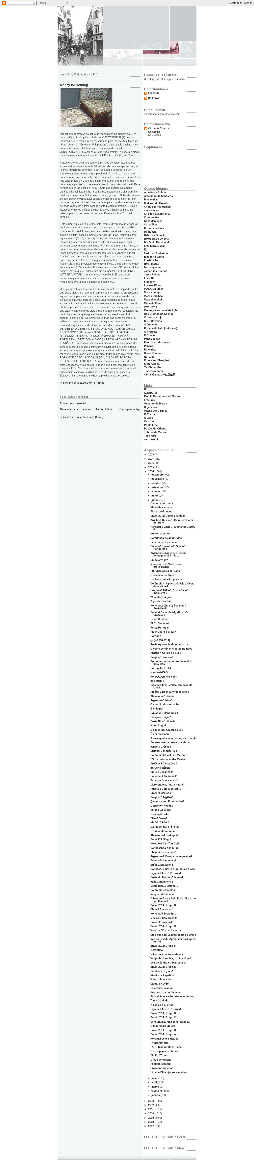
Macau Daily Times (155, 410)
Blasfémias (151, 199)
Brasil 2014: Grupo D (163, 1013)
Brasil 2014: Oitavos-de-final (167, 515)
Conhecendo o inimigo (164, 847)
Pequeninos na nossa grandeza (169, 742)
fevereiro (157, 1090)
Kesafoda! (154, 131)
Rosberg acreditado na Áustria (169, 644)
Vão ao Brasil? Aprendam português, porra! (173, 940)
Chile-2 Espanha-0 (161, 771)
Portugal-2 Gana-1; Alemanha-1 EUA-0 (172, 528)
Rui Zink (149, 356)
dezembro (158, 474)
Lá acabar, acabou (161, 988)
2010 (151, 1113)
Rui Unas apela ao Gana (165, 570)
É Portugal (157, 949)
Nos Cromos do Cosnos (158, 313)
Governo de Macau (155, 403)
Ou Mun (149, 421)
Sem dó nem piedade (163, 542)
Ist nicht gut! (158, 725)
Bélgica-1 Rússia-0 (161, 657)
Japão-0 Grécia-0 (160, 746)
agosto (156, 491)
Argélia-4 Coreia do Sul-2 (165, 652)
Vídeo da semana (161, 507)
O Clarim (149, 414)
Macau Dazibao (153, 296)
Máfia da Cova (152, 303)
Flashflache (151, 260)
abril (154, 1082)
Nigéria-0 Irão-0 (159, 822)
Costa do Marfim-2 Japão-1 (166, 877)
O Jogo (148, 417)
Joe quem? (157, 680)
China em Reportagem (157, 206)
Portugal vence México (164, 1038)
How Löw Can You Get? (164, 843)
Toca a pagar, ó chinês (164, 1051)
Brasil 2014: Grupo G (163, 926)
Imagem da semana (162, 894)
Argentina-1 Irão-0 (161, 700)
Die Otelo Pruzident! (156, 242)
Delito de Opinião (154, 235)
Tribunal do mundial (162, 831)
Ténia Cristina (158, 619)
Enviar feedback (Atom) (89, 417)
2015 (151, 467)
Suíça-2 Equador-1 (161, 864)
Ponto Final (151, 425)
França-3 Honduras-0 (163, 860)
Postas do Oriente (155, 428)
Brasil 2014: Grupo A (163, 1034)
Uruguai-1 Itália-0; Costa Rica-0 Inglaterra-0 (169, 591)
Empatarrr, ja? (159, 559)
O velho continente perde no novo (171, 648)
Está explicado (159, 814)
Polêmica (150, 349)
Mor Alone (150, 306)
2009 (151, 1117)
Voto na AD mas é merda (165, 930)
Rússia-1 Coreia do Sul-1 (165, 788)
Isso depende (152, 267)
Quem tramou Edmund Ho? (167, 801)
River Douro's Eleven (163, 631)
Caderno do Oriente (156, 203)
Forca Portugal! (159, 627)
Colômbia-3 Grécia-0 (162, 890)
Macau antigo (152, 292)
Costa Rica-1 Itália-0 (162, 721)
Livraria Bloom (153, 285)
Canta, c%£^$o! (159, 983)
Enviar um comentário (73, 403)
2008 (151, 1122)
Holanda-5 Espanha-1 (163, 913)
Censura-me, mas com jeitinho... (170, 1021)
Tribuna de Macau (155, 432)
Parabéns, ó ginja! (161, 971)
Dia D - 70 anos (159, 1055)
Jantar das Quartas (155, 271)
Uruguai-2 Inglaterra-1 (163, 750)
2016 (151, 462)
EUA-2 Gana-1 (158, 818)
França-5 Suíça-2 (160, 717)
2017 (151, 458)
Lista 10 (149, 278)
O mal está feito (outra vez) (160, 328)
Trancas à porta (153, 371)
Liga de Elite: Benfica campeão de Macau (171, 686)
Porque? (155, 635)
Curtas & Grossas (159, 128)
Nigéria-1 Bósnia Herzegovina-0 (169, 691)
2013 (151, 1100)
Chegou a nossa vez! (163, 852)
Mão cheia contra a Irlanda (166, 954)
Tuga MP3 (150, 435)
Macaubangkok (153, 299)
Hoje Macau (151, 407)
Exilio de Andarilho (156, 253)
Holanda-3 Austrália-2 (163, 776)
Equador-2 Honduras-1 (164, 712)
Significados (152, 363)
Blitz (147, 389)
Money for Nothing (161, 805)
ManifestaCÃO (159, 672)
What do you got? (161, 597)
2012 (151, 1105)
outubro (156, 483)
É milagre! (156, 708)
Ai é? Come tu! (159, 623)
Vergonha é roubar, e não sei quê (170, 958)
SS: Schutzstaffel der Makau (167, 759)
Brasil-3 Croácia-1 (161, 922)
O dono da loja (153, 317)
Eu (145, 249)
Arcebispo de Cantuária (158, 195)
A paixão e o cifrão (161, 1004)
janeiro (156, 1095)
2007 (151, 1126)
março (155, 1086)
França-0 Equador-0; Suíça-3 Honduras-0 (167, 547)
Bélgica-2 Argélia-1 (161, 797)
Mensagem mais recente (75, 409)
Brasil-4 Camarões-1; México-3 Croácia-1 (169, 613)
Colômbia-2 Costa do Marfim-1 (169, 755)
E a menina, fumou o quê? (166, 729)
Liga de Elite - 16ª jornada (166, 1009)
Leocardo (154, 93)
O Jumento (151, 324)
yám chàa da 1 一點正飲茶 (159, 374)
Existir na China (154, 256)
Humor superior (160, 533)
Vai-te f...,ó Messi (160, 809)
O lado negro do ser (162, 1025)
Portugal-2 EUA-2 (160, 668)
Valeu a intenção (160, 979)
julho (155, 495)
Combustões (152, 217)
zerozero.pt (151, 439)
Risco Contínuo (153, 353)
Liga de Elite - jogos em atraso (169, 1072)
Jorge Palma (152, 274)
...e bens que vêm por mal (166, 579)
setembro (157, 487)
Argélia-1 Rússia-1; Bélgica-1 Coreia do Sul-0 (172, 521)
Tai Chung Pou (153, 367)
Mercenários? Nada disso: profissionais (166, 565)
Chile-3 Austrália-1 (161, 909)
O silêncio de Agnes (162, 575)
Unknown (154, 98)
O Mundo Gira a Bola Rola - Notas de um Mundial (173, 900)
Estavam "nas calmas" (164, 780)
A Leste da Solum (155, 192)
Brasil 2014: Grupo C (163, 1017)
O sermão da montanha (164, 704)
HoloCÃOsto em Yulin (163, 676)
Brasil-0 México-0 (160, 792)
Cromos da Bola (154, 228)
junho (155, 500)
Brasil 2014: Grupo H (163, 905)
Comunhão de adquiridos (166, 537)
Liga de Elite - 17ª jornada (166, 873)
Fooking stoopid (160, 1063)
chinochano (151, 210)
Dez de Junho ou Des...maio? (168, 962)
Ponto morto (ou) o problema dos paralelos (171, 662)
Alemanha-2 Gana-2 (162, 696)
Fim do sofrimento (161, 511)
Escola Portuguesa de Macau (162, 396)
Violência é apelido (162, 975)
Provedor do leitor (161, 1068)
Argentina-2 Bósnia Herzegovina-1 (171, 856)
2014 (151, 471)
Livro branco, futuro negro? (167, 784)
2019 (151, 454)
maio (154, 1078)
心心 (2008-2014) (160, 640)
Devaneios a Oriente (156, 238)
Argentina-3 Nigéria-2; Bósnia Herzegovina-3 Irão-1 (168, 554)
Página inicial (104, 409)
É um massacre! (160, 734)
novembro (158, 478)
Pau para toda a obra (157, 342)
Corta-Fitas (150, 224)
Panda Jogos (152, 338)
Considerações (153, 220)
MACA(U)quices (153, 288)
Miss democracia (160, 1059)
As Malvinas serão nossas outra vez (172, 996)
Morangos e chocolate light (161, 310)
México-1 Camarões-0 (163, 917)
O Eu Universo (153, 321)
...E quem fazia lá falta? (164, 826)
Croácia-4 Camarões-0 (163, 763)
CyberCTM (150, 392)
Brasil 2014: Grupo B (163, 1030)
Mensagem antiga (129, 409)
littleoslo (149, 281)
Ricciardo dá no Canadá (165, 992)
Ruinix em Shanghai (156, 360)
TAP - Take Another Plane (166, 1046)
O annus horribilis (161, 503)
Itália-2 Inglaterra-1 (161, 881)
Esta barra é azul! (154, 246)
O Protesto (150, 331)
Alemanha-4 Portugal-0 (164, 835)
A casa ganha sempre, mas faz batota (173, 738)
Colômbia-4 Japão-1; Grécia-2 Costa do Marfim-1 (172, 585)
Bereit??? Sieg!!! (160, 839)
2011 (151, 1109)
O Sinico (149, 335)
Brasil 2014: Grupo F (163, 945)
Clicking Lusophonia (157, 213)
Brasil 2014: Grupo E (163, 966)
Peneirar (149, 346)
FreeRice (149, 400)
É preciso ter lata (160, 601)
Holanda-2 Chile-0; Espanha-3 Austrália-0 (168, 607)
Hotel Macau (151, 263)
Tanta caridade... (160, 1000)
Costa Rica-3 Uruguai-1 (164, 885)
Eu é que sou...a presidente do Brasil (173, 934)
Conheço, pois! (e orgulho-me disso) (172, 868)
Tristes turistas (159, 1042)
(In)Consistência (160, 767)
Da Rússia (150, 231)
